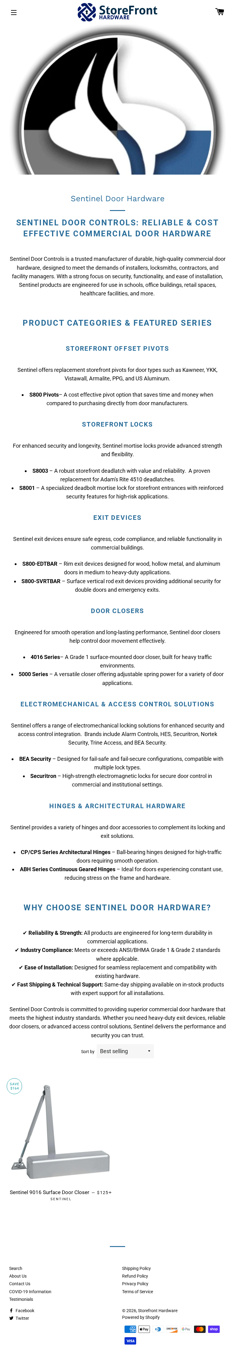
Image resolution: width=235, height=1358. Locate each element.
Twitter (22, 1318)
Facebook (24, 1310)
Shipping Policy (136, 1268)
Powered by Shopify (141, 1317)
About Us (18, 1276)
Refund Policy (135, 1276)
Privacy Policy (135, 1283)
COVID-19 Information (30, 1291)
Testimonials (21, 1299)
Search (15, 1268)
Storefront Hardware (157, 1310)
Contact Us (19, 1283)
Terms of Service (137, 1291)
